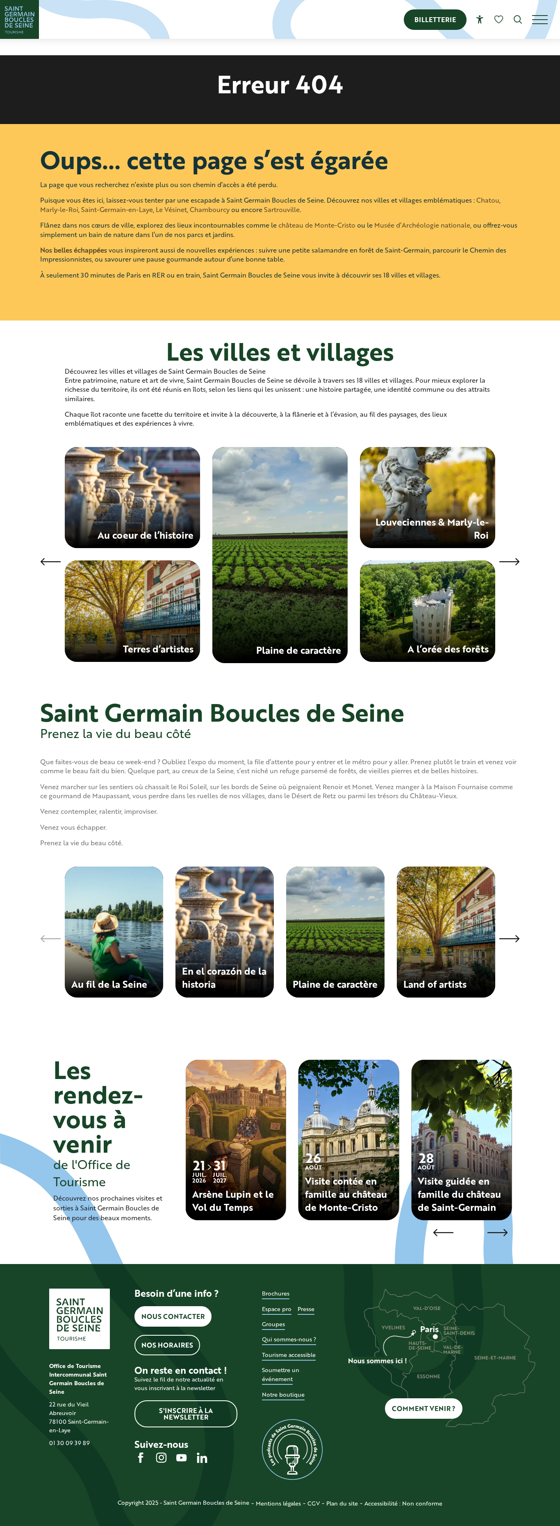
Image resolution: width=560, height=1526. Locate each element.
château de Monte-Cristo (316, 225)
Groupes (273, 1324)
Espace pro (276, 1309)
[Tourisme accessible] (480, 19)
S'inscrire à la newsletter (186, 1414)
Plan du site (342, 1503)
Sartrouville (282, 209)
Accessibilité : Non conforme (403, 1503)
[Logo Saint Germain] (79, 1319)
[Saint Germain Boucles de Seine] (19, 19)
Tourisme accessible (289, 1355)
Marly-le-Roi (59, 209)
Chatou (487, 200)
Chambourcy (210, 209)
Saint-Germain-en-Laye (117, 209)
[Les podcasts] (292, 1449)
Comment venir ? (423, 1408)
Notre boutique (283, 1394)
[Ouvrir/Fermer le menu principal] (546, 19)
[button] (518, 19)
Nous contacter (173, 1316)
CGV (313, 1503)
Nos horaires (167, 1345)
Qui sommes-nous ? (289, 1339)
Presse (306, 1309)
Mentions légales (278, 1503)
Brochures (275, 1293)
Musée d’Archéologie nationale (422, 225)
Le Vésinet (171, 209)
